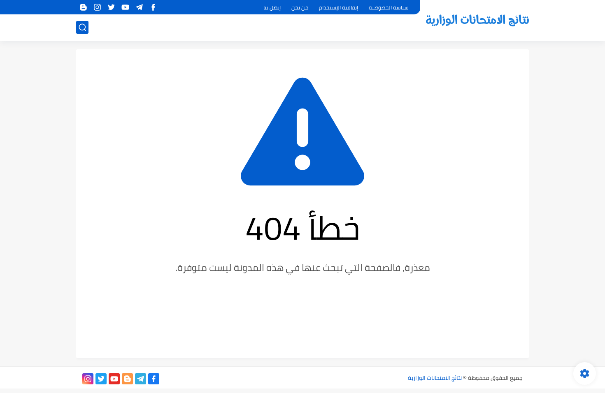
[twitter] (111, 7)
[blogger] (83, 7)
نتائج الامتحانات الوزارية (435, 377)
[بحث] (82, 27)
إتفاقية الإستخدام (338, 7)
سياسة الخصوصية (389, 7)
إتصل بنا (272, 7)
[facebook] (153, 7)
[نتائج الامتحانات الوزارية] (477, 20)
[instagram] (97, 7)
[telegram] (139, 7)
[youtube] (125, 7)
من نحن (299, 7)
